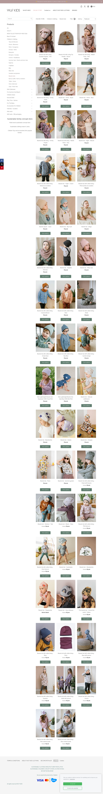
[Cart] (81, 6)
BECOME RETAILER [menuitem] (46, 760)
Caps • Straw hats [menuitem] (13, 86)
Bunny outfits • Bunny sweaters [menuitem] (17, 78)
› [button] (32, 39)
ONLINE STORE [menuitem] (37, 10)
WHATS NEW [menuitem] (27, 10)
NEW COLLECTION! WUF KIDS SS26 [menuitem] (17, 33)
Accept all (72, 783)
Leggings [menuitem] (11, 65)
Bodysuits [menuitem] (11, 52)
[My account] (84, 6)
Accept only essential (72, 788)
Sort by (80, 19)
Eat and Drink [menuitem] (10, 97)
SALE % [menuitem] (9, 31)
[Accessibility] (88, 6)
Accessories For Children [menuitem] (14, 106)
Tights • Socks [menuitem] (12, 81)
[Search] (31, 18)
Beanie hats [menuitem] (12, 76)
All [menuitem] (7, 28)
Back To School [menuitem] (11, 36)
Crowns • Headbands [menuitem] (14, 57)
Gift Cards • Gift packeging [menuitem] (14, 114)
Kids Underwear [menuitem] (13, 84)
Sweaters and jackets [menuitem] (14, 73)
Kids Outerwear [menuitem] (11, 89)
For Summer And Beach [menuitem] (13, 92)
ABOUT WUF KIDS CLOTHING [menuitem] (61, 10)
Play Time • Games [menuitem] (12, 100)
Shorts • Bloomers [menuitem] (13, 44)
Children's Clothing (52, 19)
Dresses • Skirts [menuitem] (13, 49)
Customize (72, 779)
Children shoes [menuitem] (11, 95)
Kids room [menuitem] (10, 111)
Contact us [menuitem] (47, 10)
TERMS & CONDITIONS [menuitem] (13, 760)
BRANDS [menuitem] (74, 10)
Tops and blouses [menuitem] (13, 42)
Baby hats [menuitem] (11, 70)
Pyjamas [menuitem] (11, 63)
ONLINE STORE (40, 19)
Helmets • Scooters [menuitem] (12, 108)
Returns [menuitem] (56, 760)
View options (45, 63)
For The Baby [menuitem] (10, 103)
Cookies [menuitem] (62, 760)
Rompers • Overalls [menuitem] (14, 55)
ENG (93, 6)
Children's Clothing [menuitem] (12, 39)
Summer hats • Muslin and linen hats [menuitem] (18, 60)
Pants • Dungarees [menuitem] (13, 47)
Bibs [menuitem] (10, 68)
